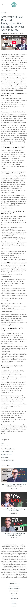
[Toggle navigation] (2, 4)
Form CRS (14, 606)
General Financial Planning (8, 449)
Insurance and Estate (6, 454)
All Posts (4, 12)
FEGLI (2, 443)
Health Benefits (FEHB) (7, 451)
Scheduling (14, 603)
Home (14, 581)
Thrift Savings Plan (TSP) (7, 460)
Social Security (4, 457)
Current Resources (14, 598)
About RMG (14, 601)
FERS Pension (4, 446)
